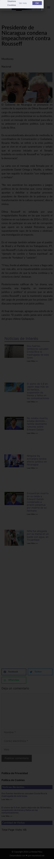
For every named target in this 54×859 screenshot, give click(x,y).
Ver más (23, 3)
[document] (27, 429)
